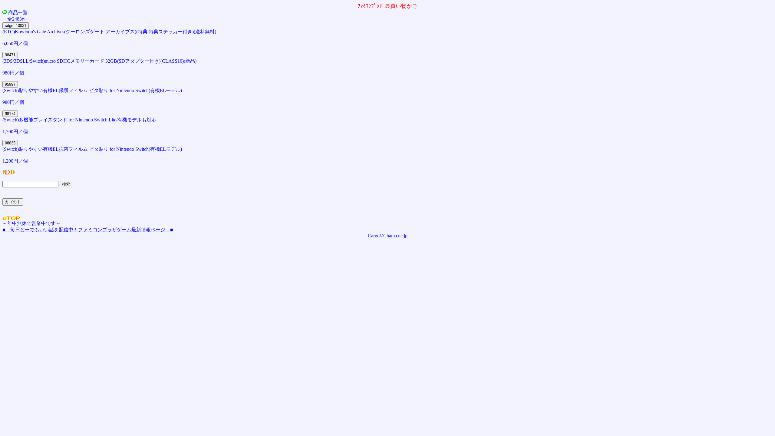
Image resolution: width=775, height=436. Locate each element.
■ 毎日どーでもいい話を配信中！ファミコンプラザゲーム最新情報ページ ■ (87, 229)
